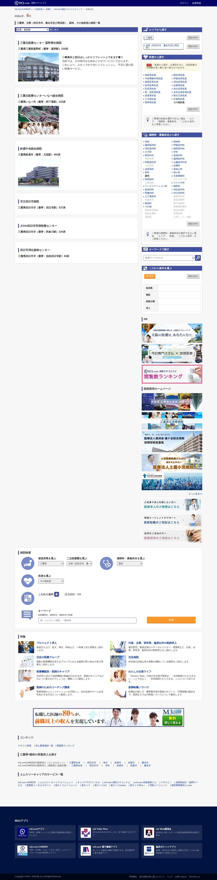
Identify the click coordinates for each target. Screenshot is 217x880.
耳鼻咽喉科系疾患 (154, 78)
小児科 (148, 152)
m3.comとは (194, 877)
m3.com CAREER (27, 782)
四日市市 (91, 762)
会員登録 (196, 3)
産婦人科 (177, 169)
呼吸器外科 (150, 162)
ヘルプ (170, 877)
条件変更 (150, 276)
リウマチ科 (179, 182)
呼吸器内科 (179, 145)
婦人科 (176, 172)
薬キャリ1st (100, 785)
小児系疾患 (150, 99)
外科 (175, 152)
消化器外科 (179, 189)
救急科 (148, 203)
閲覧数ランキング (66, 745)
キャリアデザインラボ (88, 782)
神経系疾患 (150, 75)
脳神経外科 (179, 158)
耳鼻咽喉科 (179, 176)
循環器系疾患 (151, 82)
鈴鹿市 (118, 762)
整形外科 (149, 155)
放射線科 (149, 179)
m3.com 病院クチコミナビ (117, 782)
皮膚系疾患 (179, 85)
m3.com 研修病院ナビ (145, 782)
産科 (147, 172)
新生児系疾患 (180, 95)
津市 (105, 762)
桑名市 (145, 762)
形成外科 (177, 155)
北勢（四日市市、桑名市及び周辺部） (162, 46)
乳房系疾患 (150, 88)
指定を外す (193, 37)
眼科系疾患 (179, 75)
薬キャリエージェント (66, 785)
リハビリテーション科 (156, 186)
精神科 (176, 141)
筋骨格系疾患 (151, 85)
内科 (147, 141)
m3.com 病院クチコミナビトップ (68, 9)
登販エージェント (158, 785)
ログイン (184, 3)
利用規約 (133, 877)
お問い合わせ (180, 877)
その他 (148, 206)
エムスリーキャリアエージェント (56, 782)
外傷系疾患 (179, 99)
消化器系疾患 (180, 82)
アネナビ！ (166, 782)
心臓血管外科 (180, 162)
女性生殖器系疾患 (182, 92)
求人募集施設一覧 (44, 745)
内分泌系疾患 (180, 88)
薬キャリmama (118, 785)
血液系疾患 (150, 95)
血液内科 (149, 189)
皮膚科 (176, 165)
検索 (171, 619)
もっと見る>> (195, 493)
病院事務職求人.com (181, 785)
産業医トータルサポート (39, 785)
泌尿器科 (149, 169)
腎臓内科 (149, 193)
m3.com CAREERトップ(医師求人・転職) (33, 9)
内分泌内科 (179, 193)
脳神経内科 (150, 145)
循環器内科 (179, 148)
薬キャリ (85, 785)
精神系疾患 (150, 102)
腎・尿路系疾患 (152, 92)
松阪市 (131, 762)
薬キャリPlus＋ (137, 785)
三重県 (149, 37)
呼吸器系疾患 (180, 78)
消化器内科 (150, 148)
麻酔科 (176, 186)
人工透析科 (150, 196)
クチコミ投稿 (24, 745)
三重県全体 (74, 762)
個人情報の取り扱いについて (151, 877)
